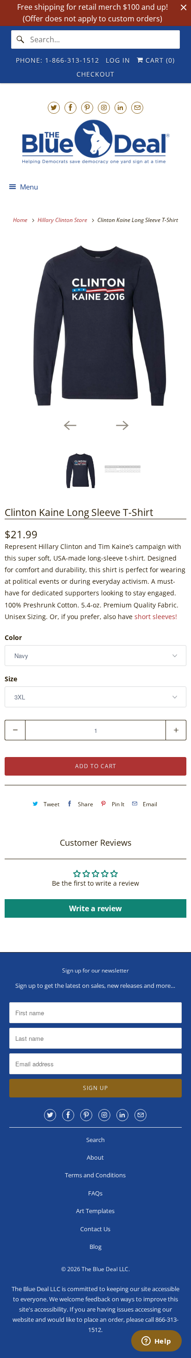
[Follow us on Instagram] (104, 107)
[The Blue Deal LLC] (95, 142)
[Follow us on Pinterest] (87, 107)
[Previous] (69, 424)
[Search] (20, 39)
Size (11, 678)
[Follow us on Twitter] (54, 107)
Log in (118, 60)
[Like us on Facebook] (70, 107)
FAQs (95, 1193)
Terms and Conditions (95, 1175)
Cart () (159, 60)
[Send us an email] (137, 107)
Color (13, 637)
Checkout (95, 74)
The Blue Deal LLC (105, 1269)
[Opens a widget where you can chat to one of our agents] (156, 1341)
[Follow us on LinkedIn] (121, 107)
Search (95, 1140)
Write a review (95, 908)
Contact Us (95, 1229)
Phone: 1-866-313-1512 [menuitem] (57, 60)
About (95, 1157)
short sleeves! (156, 616)
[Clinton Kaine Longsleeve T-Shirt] (95, 325)
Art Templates (95, 1211)
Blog (95, 1246)
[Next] (121, 424)
